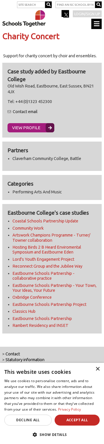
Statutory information (24, 359)
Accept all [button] (77, 420)
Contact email (25, 111)
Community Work (28, 228)
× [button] (97, 369)
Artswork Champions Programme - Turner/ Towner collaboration (51, 237)
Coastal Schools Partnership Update (45, 221)
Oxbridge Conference (32, 297)
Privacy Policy (69, 409)
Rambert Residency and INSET (40, 325)
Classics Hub (24, 311)
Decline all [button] (28, 420)
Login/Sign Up (87, 14)
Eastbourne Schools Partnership (42, 318)
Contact (12, 354)
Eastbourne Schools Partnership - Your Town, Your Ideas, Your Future (54, 288)
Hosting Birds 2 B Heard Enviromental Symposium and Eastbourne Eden (46, 249)
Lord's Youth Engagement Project (43, 259)
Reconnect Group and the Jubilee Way (47, 266)
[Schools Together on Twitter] (66, 15)
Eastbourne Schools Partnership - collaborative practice (43, 276)
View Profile (26, 127)
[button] (52, 434)
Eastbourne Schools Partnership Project (49, 304)
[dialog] (52, 403)
